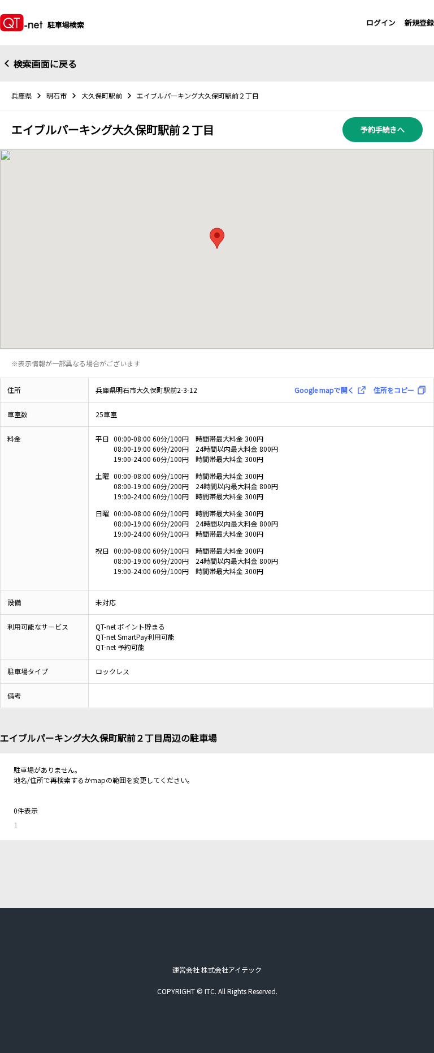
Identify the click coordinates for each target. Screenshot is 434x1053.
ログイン (381, 22)
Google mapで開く (324, 390)
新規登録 (419, 22)
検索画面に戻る (45, 63)
